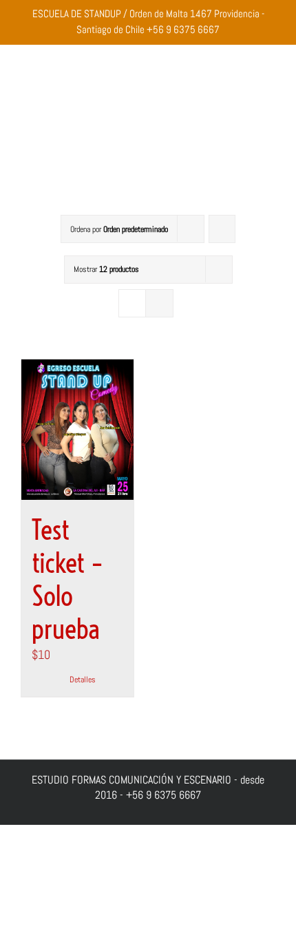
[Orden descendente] (222, 229)
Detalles (83, 679)
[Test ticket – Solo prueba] (77, 429)
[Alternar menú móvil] (269, 134)
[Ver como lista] (159, 303)
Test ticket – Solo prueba (67, 579)
